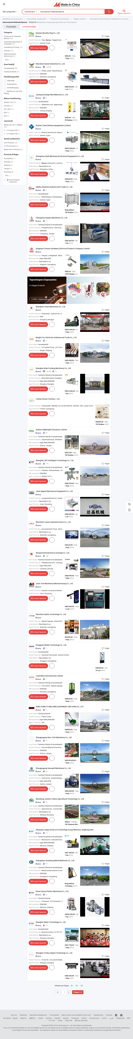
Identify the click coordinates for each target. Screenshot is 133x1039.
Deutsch (66, 1018)
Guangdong (9, 158)
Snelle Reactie (12, 84)
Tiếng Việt (68, 1020)
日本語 (40, 1018)
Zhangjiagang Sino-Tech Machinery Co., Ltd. (54, 737)
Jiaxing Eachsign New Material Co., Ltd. (52, 94)
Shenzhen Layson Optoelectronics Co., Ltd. (53, 522)
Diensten (8, 51)
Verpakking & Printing (13, 47)
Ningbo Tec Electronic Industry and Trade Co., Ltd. (56, 337)
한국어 (104, 1018)
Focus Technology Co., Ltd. (63, 1025)
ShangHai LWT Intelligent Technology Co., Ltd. (55, 460)
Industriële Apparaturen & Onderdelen (13, 43)
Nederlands (120, 1018)
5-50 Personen (10, 143)
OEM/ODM (10, 81)
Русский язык (94, 1018)
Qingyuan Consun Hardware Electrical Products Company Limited (63, 248)
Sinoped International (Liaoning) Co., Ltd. (53, 553)
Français (49, 1018)
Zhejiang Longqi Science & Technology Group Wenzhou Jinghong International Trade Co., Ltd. (74, 829)
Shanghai (8, 162)
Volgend (76, 992)
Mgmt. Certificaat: (35, 476)
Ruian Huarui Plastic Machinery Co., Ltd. (52, 891)
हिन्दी (128, 1018)
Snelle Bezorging (13, 88)
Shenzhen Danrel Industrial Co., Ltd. (50, 64)
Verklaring (23, 1015)
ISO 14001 (9, 109)
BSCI (6, 112)
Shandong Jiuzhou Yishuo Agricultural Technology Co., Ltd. (60, 799)
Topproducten (98, 1015)
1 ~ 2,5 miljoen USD (12, 134)
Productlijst (11, 27)
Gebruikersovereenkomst (38, 1015)
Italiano (84, 1018)
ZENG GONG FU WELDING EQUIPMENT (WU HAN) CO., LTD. (60, 706)
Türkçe (60, 1020)
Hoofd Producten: (35, 40)
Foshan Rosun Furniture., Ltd (47, 399)
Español (57, 1018)
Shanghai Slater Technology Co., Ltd (50, 922)
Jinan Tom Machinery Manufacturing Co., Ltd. (54, 583)
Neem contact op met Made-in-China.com (76, 1015)
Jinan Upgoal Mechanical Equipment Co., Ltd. (54, 491)
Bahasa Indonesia (81, 1020)
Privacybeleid (54, 1015)
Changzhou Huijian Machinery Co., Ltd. (52, 217)
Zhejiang (8, 165)
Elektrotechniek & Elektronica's (10, 55)
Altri (6, 116)
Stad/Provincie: (34, 43)
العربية (111, 1018)
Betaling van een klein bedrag (13, 92)
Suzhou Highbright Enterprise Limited (51, 429)
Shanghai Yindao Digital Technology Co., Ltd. (54, 953)
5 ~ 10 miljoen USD (12, 130)
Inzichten (109, 1015)
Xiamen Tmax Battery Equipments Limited (53, 125)
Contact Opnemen (39, 48)
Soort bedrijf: (33, 101)
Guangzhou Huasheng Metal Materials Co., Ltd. (55, 860)
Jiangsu (8, 168)
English (15, 1018)
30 (77, 986)
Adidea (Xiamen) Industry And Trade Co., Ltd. (54, 187)
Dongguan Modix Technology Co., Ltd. (51, 645)
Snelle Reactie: (34, 166)
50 (82, 986)
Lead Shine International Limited (49, 676)
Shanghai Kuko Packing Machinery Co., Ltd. (53, 368)
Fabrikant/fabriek (11, 72)
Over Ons (14, 1015)
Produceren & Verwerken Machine (12, 37)
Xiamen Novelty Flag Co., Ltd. (48, 33)
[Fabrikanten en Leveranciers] (67, 4)
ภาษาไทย (51, 1020)
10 (71, 986)
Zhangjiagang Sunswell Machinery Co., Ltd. (53, 768)
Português (75, 1018)
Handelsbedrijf (10, 68)
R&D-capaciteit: (34, 74)
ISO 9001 (8, 106)
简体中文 (23, 1018)
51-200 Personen (11, 146)
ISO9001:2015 (10, 102)
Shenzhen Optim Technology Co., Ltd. (51, 614)
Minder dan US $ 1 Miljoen (13, 126)
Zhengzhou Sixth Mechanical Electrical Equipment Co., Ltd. (60, 156)
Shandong (9, 172)
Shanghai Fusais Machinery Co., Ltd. (51, 306)
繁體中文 (32, 1018)
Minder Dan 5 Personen (13, 149)
